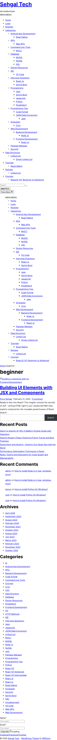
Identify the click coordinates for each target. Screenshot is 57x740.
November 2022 (12, 547)
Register (9, 27)
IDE (12, 71)
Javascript (20, 98)
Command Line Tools (20, 47)
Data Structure (12, 593)
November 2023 (13, 526)
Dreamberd (21, 105)
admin (8, 471)
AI (6, 563)
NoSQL (19, 61)
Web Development (19, 128)
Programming (17, 88)
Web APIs (20, 44)
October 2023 (11, 530)
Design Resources (19, 67)
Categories (10, 30)
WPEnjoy (46, 738)
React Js (20, 81)
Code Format (22, 112)
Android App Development (23, 33)
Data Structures (12, 152)
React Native (22, 37)
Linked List (16, 156)
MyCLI (19, 50)
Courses (9, 176)
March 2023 (11, 540)
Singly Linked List (24, 159)
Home (8, 20)
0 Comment (37, 399)
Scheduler (15, 122)
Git (6, 610)
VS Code (20, 74)
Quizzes (9, 169)
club (7, 495)
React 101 (9, 668)
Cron (18, 125)
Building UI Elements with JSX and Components (26, 390)
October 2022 (11, 550)
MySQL (19, 57)
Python (19, 101)
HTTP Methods (12, 614)
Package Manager (19, 146)
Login (7, 23)
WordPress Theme (30, 738)
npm (7, 651)
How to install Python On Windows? (31, 489)
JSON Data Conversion (26, 115)
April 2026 (10, 513)
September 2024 (13, 516)
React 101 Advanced (14, 671)
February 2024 (12, 523)
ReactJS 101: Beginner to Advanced (27, 179)
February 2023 (12, 543)
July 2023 (10, 537)
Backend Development (26, 132)
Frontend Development (27, 139)
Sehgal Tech (16, 4)
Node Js (25, 135)
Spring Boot (21, 84)
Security (14, 149)
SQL (18, 64)
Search (3, 412)
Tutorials (9, 162)
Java (18, 91)
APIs (13, 40)
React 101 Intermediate (16, 675)
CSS (7, 590)
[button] (6, 14)
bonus (8, 489)
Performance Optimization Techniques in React (22, 451)
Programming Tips (19, 108)
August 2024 (11, 520)
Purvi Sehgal (6, 399)
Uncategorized (12, 702)
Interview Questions (20, 78)
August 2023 (11, 533)
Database (15, 54)
